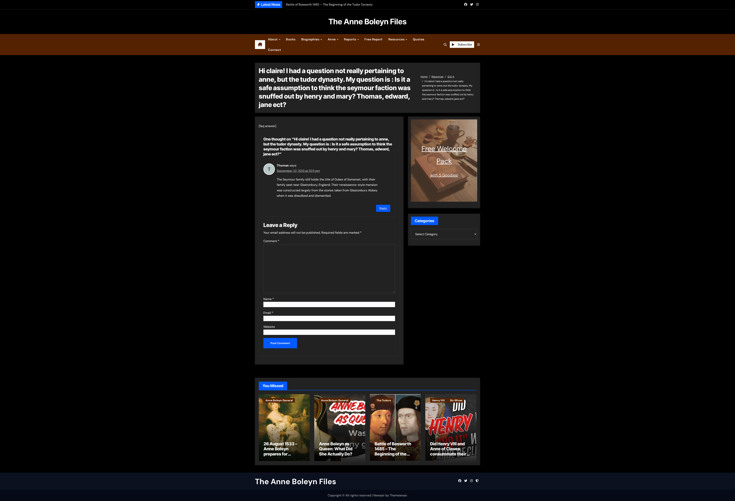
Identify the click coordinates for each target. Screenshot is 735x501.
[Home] (260, 44)
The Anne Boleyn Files (367, 21)
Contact (274, 50)
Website (269, 327)
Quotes (418, 39)
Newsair (379, 495)
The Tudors (383, 400)
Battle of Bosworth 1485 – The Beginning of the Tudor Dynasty (393, 451)
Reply (383, 208)
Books (291, 39)
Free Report (373, 39)
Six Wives (456, 400)
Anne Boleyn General (279, 400)
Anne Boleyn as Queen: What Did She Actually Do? (335, 448)
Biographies (310, 39)
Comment (271, 241)
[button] (478, 45)
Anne (332, 39)
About (273, 39)
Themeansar (398, 495)
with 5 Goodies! (444, 175)
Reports (350, 39)
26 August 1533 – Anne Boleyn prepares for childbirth (280, 451)
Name (268, 299)
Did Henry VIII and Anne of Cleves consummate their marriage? (448, 451)
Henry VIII (438, 400)
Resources (396, 39)
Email (268, 313)
